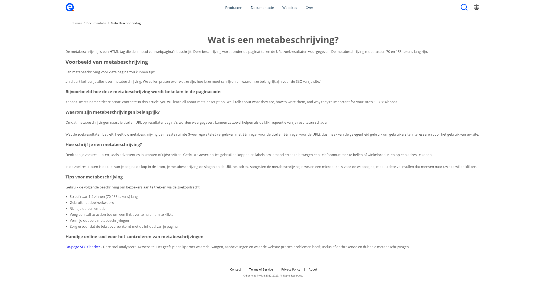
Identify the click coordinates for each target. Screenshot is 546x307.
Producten (233, 7)
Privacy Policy (290, 269)
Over (309, 7)
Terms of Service (261, 269)
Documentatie (262, 7)
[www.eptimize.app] (69, 10)
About (313, 269)
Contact (235, 269)
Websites (289, 7)
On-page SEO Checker (83, 247)
